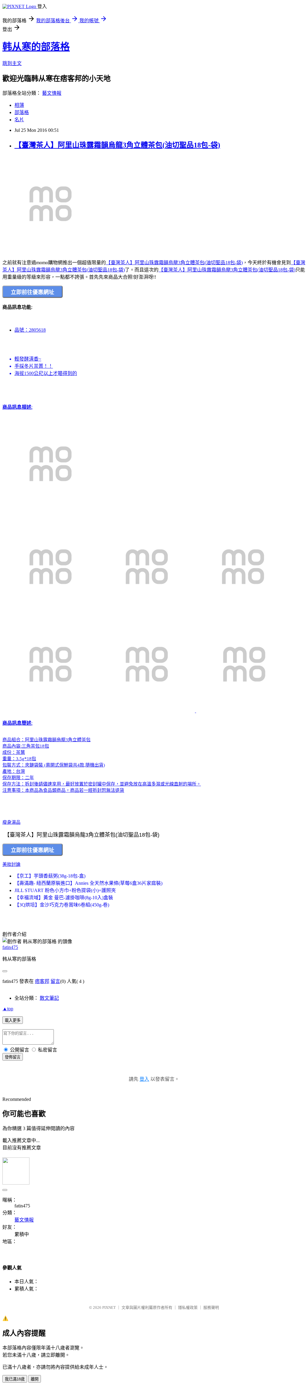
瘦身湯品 (11, 822)
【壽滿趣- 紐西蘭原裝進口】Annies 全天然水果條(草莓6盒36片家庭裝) (88, 883)
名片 (19, 119)
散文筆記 (49, 998)
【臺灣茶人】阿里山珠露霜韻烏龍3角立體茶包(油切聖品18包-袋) (117, 145)
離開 (34, 1379)
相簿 (19, 105)
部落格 (21, 112)
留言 (55, 981)
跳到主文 (12, 63)
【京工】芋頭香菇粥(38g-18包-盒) (49, 875)
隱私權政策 (188, 1307)
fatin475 (10, 947)
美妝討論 (11, 864)
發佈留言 (12, 1057)
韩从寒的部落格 (36, 46)
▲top (7, 1008)
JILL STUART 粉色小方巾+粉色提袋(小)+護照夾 (65, 890)
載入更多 (12, 1020)
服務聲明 (211, 1307)
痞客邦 (42, 981)
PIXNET (109, 1307)
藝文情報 (51, 93)
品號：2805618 (30, 330)
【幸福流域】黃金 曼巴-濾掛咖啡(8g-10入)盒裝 (63, 897)
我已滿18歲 (15, 1379)
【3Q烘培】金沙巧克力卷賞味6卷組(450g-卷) (61, 904)
